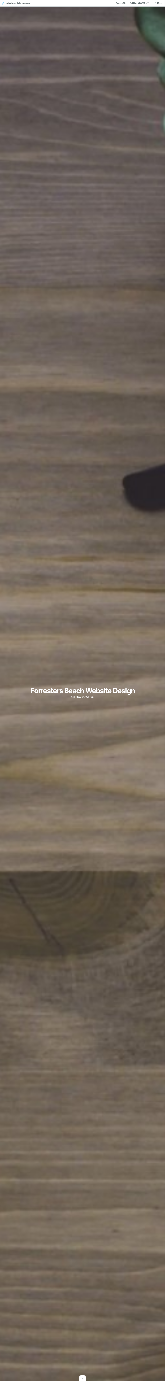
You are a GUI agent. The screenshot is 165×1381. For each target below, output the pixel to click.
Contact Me (121, 3)
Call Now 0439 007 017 (139, 3)
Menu (159, 3)
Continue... (82, 1378)
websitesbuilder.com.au (18, 3)
